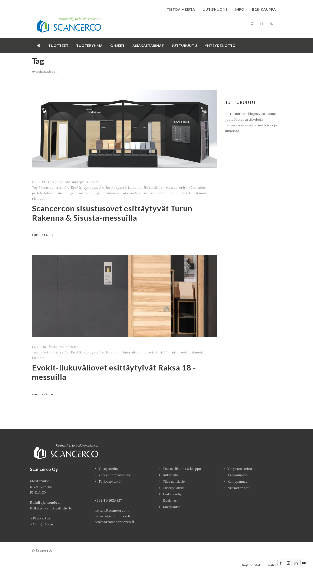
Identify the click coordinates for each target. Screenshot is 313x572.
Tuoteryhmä (89, 45)
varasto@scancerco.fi (112, 516)
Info (239, 9)
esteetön (62, 188)
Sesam (174, 193)
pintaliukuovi (108, 193)
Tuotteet (58, 45)
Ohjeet (117, 45)
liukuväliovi (154, 188)
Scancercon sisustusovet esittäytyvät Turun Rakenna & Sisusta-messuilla (112, 212)
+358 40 (102, 500)
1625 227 (115, 500)
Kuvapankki (171, 507)
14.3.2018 (39, 347)
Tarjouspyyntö (110, 481)
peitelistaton (42, 193)
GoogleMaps (43, 524)
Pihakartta (41, 518)
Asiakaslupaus (237, 475)
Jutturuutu (184, 45)
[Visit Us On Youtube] (303, 563)
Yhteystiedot (108, 469)
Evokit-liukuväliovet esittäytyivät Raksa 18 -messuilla (114, 372)
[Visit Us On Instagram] (288, 563)
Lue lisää (40, 235)
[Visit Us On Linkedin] (296, 563)
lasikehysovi (116, 188)
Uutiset (93, 182)
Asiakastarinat (148, 45)
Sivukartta (170, 501)
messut (171, 188)
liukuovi (135, 188)
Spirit (185, 193)
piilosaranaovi (83, 193)
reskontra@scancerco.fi (114, 522)
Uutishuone (215, 9)
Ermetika (46, 188)
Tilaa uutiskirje (174, 481)
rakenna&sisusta (135, 193)
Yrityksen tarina (239, 469)
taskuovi (199, 193)
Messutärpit (75, 182)
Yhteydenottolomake (115, 475)
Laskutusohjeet (174, 494)
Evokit (76, 188)
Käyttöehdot (251, 565)
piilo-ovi (62, 193)
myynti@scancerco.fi (112, 510)
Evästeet (272, 565)
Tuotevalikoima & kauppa (182, 469)
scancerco (159, 193)
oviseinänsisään (192, 188)
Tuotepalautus (173, 488)
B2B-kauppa (264, 9)
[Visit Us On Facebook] (280, 563)
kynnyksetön (93, 188)
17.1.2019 (38, 182)
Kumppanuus (237, 481)
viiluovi (38, 198)
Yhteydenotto (220, 45)
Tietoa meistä (181, 9)
